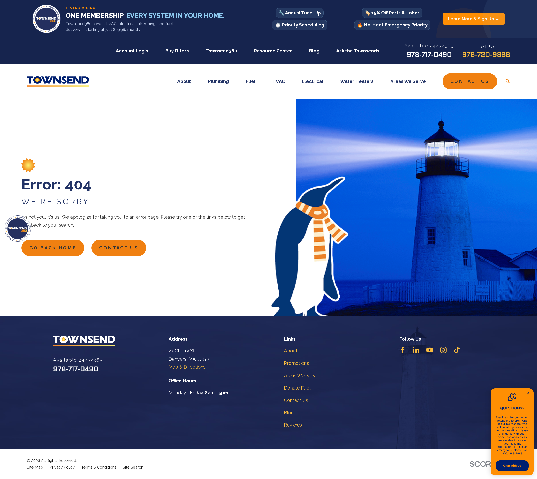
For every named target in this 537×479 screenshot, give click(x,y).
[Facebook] (402, 350)
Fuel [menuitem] (250, 81)
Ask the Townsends (357, 51)
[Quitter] (528, 393)
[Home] (58, 81)
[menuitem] (35, 467)
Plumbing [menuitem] (218, 81)
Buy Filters (177, 51)
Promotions (296, 363)
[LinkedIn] (416, 350)
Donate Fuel (297, 388)
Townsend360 (221, 51)
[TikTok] (457, 350)
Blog (314, 51)
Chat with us (512, 465)
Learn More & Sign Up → (473, 18)
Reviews (293, 425)
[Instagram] (443, 350)
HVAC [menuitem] (278, 81)
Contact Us (469, 81)
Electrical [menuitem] (312, 81)
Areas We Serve (301, 375)
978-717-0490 (429, 55)
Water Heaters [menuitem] (357, 81)
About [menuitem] (184, 81)
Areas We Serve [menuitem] (408, 81)
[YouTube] (429, 350)
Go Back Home (53, 248)
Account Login (132, 51)
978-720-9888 (486, 55)
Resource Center (273, 51)
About (290, 350)
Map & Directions (187, 367)
